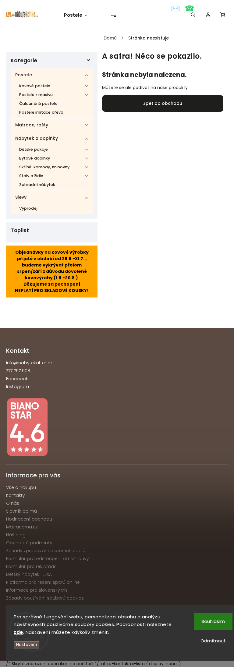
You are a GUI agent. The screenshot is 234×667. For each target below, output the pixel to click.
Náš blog (16, 535)
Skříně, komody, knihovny (44, 167)
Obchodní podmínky (29, 543)
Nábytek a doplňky (36, 138)
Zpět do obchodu (162, 103)
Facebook (17, 379)
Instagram (17, 386)
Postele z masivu (36, 94)
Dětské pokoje (33, 149)
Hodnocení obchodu (29, 519)
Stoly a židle (31, 175)
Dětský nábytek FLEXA (29, 574)
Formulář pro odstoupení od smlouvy (47, 558)
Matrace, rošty (31, 125)
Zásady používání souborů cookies (45, 598)
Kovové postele (34, 85)
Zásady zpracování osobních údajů (45, 551)
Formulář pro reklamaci (32, 566)
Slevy (21, 197)
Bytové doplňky (34, 158)
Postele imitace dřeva (41, 112)
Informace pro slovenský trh (36, 590)
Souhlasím (213, 621)
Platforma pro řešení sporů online (43, 582)
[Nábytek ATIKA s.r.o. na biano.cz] (117, 428)
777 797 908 (18, 371)
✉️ (175, 8)
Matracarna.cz (22, 527)
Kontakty (15, 495)
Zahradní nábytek (37, 184)
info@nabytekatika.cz (29, 363)
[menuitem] (78, 15)
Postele (23, 75)
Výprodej (28, 208)
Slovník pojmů (21, 511)
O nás (12, 503)
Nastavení (26, 645)
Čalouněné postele (38, 103)
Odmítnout (213, 641)
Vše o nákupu (21, 487)
